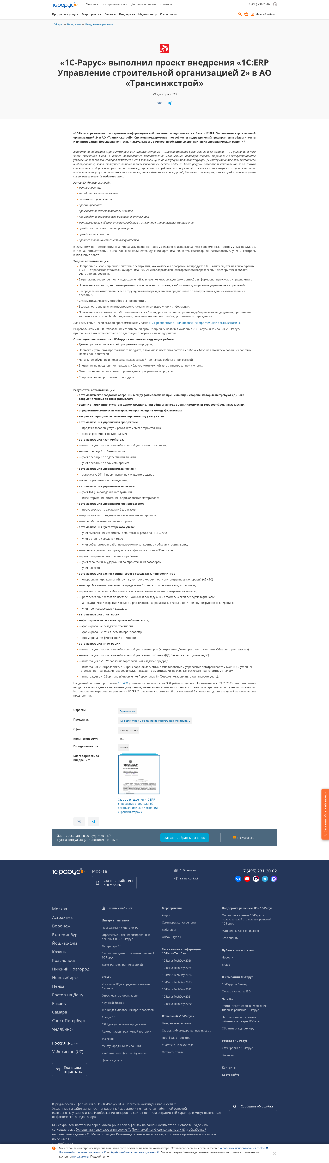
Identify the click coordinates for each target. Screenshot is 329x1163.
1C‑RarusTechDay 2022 (177, 989)
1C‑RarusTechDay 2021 (177, 996)
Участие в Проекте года (177, 1045)
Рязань (59, 1003)
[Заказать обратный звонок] (275, 4)
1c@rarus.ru (245, 838)
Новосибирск (65, 977)
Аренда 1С (108, 1017)
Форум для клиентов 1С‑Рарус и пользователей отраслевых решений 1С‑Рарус (246, 919)
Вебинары (169, 930)
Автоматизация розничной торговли (126, 1031)
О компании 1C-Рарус (237, 977)
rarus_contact (189, 878)
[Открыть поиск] (240, 14)
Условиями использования (244, 1148)
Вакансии (228, 1055)
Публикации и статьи (238, 950)
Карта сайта (231, 1075)
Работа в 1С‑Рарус (234, 1041)
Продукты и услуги (65, 14)
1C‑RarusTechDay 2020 (177, 1004)
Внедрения (74, 24)
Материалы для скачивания (240, 931)
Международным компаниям (121, 1046)
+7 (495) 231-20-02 (258, 4)
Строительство (128, 711)
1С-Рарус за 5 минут (235, 984)
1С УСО (123, 683)
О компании (168, 14)
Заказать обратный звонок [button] (184, 838)
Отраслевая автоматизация (120, 995)
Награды (228, 998)
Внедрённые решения (99, 24)
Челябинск (62, 1029)
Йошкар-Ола (64, 943)
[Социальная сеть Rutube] (256, 879)
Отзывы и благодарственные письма (186, 1030)
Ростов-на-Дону (67, 995)
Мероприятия (91, 14)
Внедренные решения (177, 1023)
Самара (59, 1012)
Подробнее (98, 1156)
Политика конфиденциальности (149, 1104)
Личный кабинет (119, 908)
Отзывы (110, 14)
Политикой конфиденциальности (81, 1152)
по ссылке (60, 1139)
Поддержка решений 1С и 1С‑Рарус (247, 908)
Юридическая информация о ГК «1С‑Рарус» (85, 1104)
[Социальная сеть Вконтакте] (238, 879)
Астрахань (62, 917)
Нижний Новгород (70, 969)
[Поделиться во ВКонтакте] (160, 104)
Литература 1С (111, 946)
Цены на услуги (112, 1060)
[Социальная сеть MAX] (274, 879)
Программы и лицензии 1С (120, 928)
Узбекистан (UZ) (67, 1051)
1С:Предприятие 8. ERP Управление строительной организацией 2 (155, 720)
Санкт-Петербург (69, 1020)
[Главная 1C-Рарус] (65, 5)
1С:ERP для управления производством (128, 1010)
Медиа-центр (147, 14)
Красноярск (63, 960)
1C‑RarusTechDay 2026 (177, 960)
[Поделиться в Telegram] (169, 104)
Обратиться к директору (238, 1028)
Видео (226, 965)
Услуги (107, 977)
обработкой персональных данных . (135, 1152)
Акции (166, 915)
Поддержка (127, 14)
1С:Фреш (108, 1039)
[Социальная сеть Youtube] (247, 879)
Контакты (166, 4)
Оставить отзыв (172, 1052)
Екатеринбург (65, 934)
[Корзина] (246, 14)
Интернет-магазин (114, 4)
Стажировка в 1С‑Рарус (237, 1048)
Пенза (58, 986)
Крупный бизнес (113, 1003)
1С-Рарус (57, 24)
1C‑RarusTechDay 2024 (177, 975)
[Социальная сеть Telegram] (265, 879)
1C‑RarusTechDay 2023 (177, 982)
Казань (59, 952)
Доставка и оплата (143, 4)
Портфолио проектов (176, 1038)
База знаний (230, 938)
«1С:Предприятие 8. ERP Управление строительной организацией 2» (195, 323)
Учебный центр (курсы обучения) (124, 1053)
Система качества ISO (236, 991)
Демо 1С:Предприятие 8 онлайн (123, 965)
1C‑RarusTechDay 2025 (177, 968)
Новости (227, 957)
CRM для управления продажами (124, 1024)
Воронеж (61, 926)
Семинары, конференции (179, 922)
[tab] (65, 14)
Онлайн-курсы (171, 937)
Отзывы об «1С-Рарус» (178, 1016)
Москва (59, 909)
